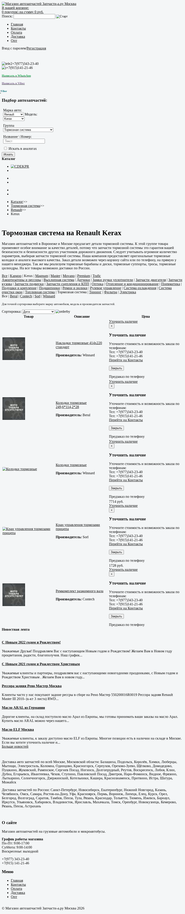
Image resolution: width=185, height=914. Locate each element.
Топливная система (40, 292)
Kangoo (15, 276)
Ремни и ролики (75, 288)
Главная (17, 24)
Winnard (49, 296)
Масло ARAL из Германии (23, 708)
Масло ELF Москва (18, 729)
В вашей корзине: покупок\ (23, 10)
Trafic (96, 276)
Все (4, 276)
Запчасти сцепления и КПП (67, 284)
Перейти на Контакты (126, 360)
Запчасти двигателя (151, 280)
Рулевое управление (105, 288)
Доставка (18, 36)
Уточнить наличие (123, 321)
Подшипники (49, 288)
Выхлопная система (59, 280)
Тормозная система (25, 206)
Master (55, 276)
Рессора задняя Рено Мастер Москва (32, 686)
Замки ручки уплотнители (112, 280)
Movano (69, 276)
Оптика (97, 284)
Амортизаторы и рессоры (21, 280)
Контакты (18, 28)
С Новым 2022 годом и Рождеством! (31, 642)
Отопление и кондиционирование (132, 284)
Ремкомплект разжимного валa (79, 591)
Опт (14, 40)
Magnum (41, 276)
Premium (83, 276)
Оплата (16, 32)
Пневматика (170, 284)
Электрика (128, 292)
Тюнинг (95, 292)
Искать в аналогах (22, 148)
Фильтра (110, 292)
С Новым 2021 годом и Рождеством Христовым (41, 664)
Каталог (17, 202)
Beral (14, 296)
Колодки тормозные (71, 465)
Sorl (37, 296)
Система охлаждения (140, 288)
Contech (26, 296)
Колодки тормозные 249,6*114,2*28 (71, 405)
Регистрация (36, 48)
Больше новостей (15, 746)
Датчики (83, 280)
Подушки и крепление (19, 288)
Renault (16, 210)
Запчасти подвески (29, 284)
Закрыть (116, 368)
